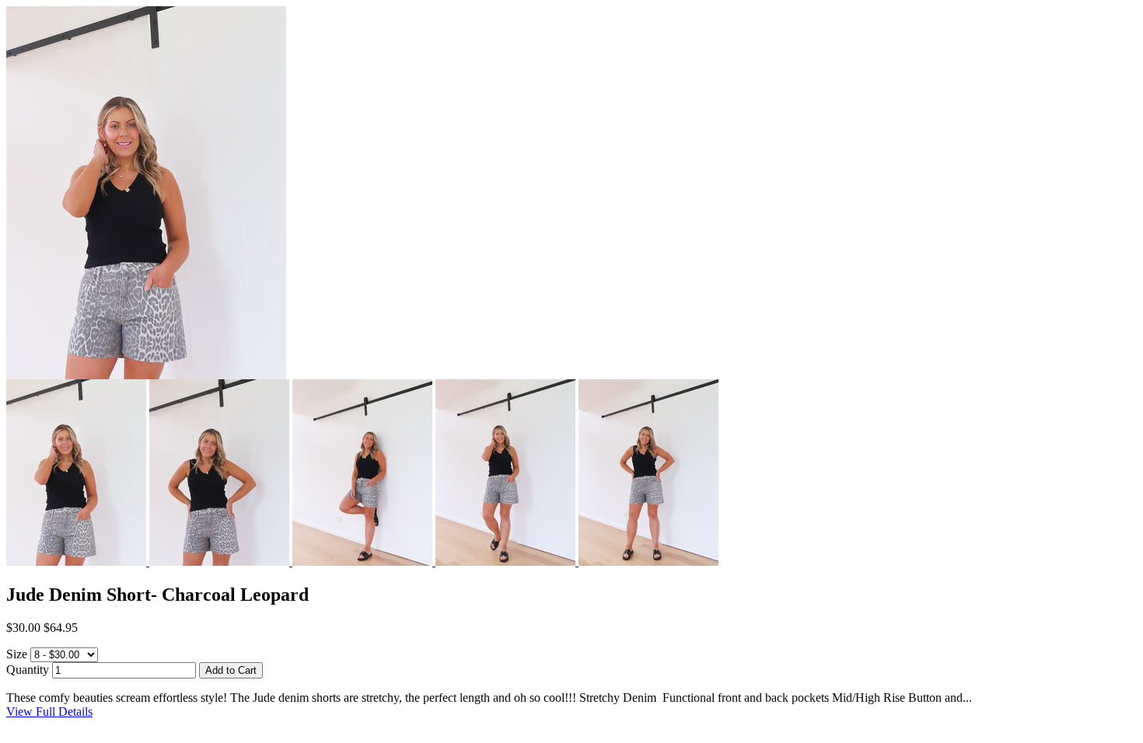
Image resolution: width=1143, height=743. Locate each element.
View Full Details (49, 711)
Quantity (27, 669)
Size (16, 654)
